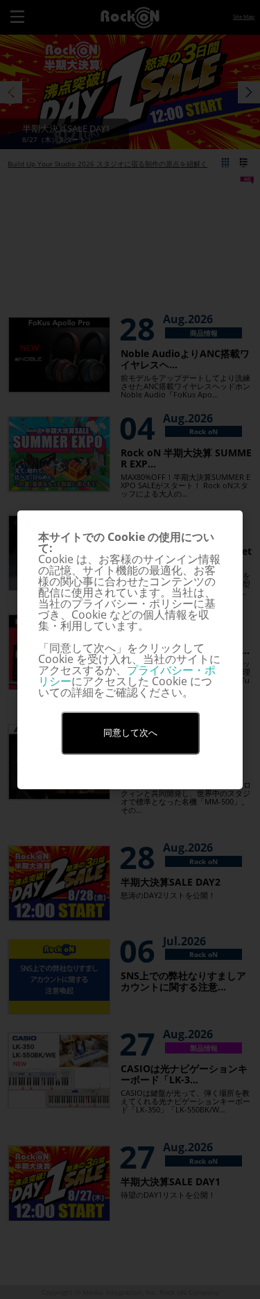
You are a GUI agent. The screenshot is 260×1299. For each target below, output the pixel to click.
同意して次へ (130, 733)
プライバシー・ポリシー (127, 675)
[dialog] (130, 649)
